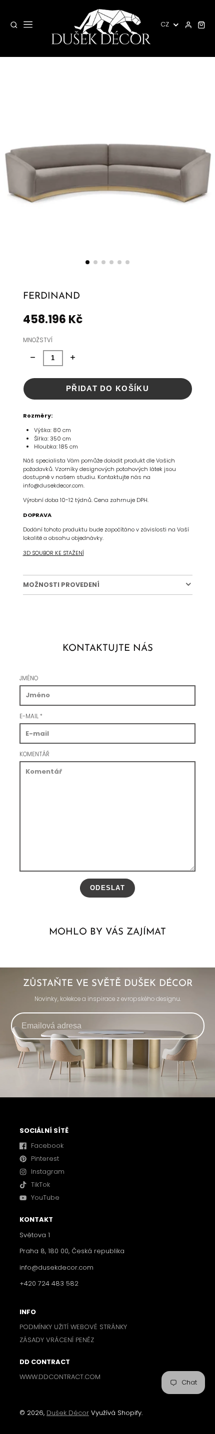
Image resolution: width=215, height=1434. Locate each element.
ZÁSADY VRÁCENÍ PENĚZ (57, 1340)
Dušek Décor (67, 1413)
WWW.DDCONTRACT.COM (60, 1377)
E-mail (31, 716)
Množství (37, 340)
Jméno (29, 678)
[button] (88, 262)
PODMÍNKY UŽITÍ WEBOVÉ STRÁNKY (73, 1327)
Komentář (35, 754)
